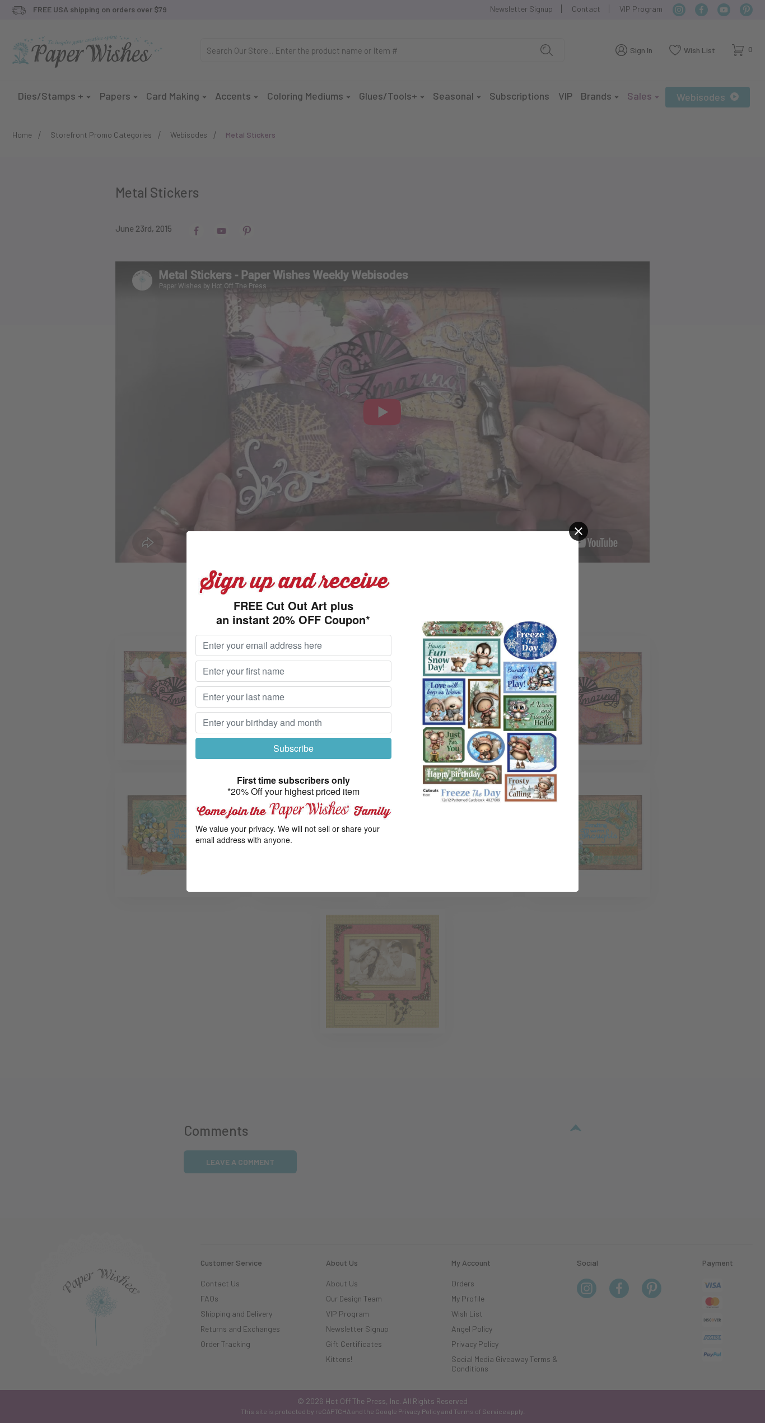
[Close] (578, 531)
